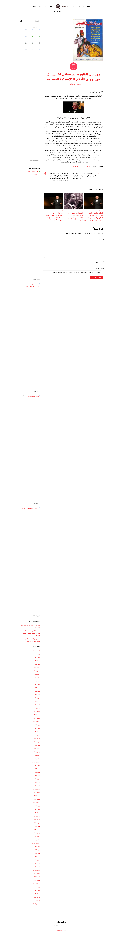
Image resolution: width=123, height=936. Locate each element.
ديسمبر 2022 (36, 789)
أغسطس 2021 (36, 843)
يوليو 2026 (37, 654)
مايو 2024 (37, 731)
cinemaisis (59, 930)
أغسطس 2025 (36, 681)
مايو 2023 (37, 772)
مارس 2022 (37, 819)
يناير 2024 (37, 745)
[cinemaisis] (63, 6)
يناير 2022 (37, 826)
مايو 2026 (37, 660)
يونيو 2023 (37, 769)
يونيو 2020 (37, 890)
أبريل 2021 (37, 856)
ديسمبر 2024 (36, 708)
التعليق (102, 239)
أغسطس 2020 (36, 883)
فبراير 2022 (37, 823)
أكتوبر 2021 (37, 836)
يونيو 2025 (37, 687)
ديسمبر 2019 (36, 904)
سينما (83, 6)
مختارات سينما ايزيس (31, 6)
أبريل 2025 (37, 694)
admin (79, 84)
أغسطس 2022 (36, 802)
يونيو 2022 (37, 809)
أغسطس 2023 (36, 762)
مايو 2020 (37, 893)
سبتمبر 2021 (37, 839)
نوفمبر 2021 (37, 833)
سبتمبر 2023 (37, 758)
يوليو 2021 (37, 846)
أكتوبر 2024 (37, 715)
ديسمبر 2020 (36, 870)
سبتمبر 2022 (37, 799)
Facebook (64, 926)
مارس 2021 (37, 860)
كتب (79, 6)
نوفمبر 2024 (37, 711)
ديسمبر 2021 (36, 829)
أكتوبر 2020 (37, 877)
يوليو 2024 (37, 725)
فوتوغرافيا (51, 6)
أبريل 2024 (37, 735)
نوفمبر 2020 (37, 873)
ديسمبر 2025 (36, 667)
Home (88, 6)
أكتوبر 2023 (37, 755)
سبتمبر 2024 (37, 718)
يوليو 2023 (37, 765)
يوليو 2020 (37, 887)
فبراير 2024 (37, 742)
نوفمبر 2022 (37, 792)
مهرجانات (74, 6)
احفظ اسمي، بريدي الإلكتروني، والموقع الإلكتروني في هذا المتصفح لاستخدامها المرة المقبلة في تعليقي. (76, 272)
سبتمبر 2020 (37, 880)
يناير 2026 (37, 664)
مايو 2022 (37, 812)
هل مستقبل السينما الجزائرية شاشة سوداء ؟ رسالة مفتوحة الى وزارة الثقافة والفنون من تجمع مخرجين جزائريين (58, 177)
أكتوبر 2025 (37, 674)
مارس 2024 (37, 738)
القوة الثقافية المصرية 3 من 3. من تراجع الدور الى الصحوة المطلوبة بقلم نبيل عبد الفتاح (84, 176)
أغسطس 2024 (36, 721)
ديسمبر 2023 (36, 748)
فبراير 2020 (37, 897)
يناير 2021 (37, 866)
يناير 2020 (37, 900)
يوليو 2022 (37, 806)
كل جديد (61, 210)
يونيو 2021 (37, 850)
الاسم (71, 262)
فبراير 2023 (37, 782)
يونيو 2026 (37, 657)
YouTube (56, 926)
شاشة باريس (60, 11)
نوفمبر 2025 (37, 671)
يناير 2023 (37, 785)
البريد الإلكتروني (99, 262)
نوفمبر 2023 (37, 752)
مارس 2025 (37, 698)
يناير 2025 (37, 704)
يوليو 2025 (37, 684)
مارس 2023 (37, 779)
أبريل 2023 (37, 775)
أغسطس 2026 (36, 650)
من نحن (54, 11)
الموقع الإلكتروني (99, 268)
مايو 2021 (37, 853)
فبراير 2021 (37, 863)
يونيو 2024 (37, 728)
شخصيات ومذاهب (42, 6)
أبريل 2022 (37, 816)
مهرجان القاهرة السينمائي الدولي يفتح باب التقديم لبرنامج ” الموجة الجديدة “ (31, 633)
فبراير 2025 (37, 701)
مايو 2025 (37, 691)
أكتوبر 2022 (37, 796)
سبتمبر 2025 (37, 677)
